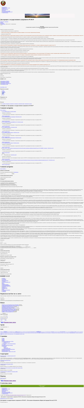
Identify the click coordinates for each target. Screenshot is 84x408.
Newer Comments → (3, 168)
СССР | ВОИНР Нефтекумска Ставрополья (8, 116)
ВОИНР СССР (4, 8)
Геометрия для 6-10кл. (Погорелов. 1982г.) (6, 364)
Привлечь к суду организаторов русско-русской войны (10, 304)
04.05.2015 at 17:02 (50, 148)
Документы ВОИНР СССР (6, 282)
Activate (3, 338)
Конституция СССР (5, 9)
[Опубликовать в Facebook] (4, 81)
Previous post (2, 23)
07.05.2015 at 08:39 (13, 111)
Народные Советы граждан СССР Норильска (9, 310)
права (62, 332)
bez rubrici (3, 278)
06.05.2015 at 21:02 (18, 116)
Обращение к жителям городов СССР (7, 306)
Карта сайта (4, 10)
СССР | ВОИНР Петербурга (6, 127)
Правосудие (2, 21)
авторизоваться (16, 172)
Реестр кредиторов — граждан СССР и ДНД (8, 351)
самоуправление (72, 332)
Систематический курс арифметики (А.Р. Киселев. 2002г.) (9, 371)
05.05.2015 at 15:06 (14, 127)
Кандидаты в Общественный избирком (10, 343)
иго (54, 331)
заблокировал (42, 386)
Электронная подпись (7, 348)
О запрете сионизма (5, 12)
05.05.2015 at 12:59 (16, 132)
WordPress (11, 398)
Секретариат (4, 290)
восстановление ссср (32, 331)
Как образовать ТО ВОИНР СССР (7, 392)
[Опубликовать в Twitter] (4, 84)
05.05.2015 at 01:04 (18, 137)
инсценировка (62, 331)
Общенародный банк (5, 284)
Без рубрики (4, 279)
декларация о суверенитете (10, 103)
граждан (52, 331)
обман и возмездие (41, 332)
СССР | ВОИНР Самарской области (7, 132)
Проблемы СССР (4, 288)
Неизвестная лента (10, 322)
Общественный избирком (6, 285)
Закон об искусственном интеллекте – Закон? (9, 309)
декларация (3, 103)
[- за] (4, 118)
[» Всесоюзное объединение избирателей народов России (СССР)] (3, 5)
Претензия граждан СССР (6, 350)
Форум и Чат (6, 347)
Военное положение (5, 280)
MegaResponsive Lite (3, 398)
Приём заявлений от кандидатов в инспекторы (9, 308)
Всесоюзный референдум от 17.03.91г (7, 341)
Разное (3, 289)
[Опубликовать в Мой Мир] (4, 82)
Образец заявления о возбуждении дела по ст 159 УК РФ (10, 305)
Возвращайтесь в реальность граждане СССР (9, 307)
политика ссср (59, 332)
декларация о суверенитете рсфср (19, 103)
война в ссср (17, 331)
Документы (4, 281)
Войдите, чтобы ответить (6, 121)
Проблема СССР (4, 287)
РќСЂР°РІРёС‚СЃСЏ (3, 87)
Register (3, 340)
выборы (39, 331)
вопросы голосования (26, 331)
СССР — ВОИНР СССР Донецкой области (8, 137)
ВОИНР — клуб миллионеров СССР (7, 311)
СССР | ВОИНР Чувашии (6, 111)
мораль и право (73, 331)
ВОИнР (5, 331)
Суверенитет (6, 21)
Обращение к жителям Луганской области (8, 349)
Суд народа (10, 331)
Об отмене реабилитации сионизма (7, 345)
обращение (53, 332)
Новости (3, 283)
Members (3, 339)
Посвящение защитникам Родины (5, 360)
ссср (1, 333)
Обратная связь (4, 7)
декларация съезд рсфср (28, 103)
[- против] (8, 118)
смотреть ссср (81, 332)
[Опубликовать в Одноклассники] (5, 83)
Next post (1, 22)
